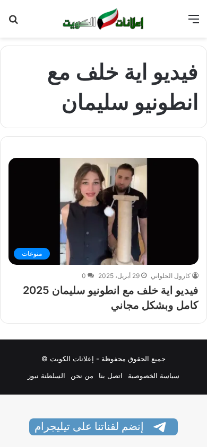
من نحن (82, 375)
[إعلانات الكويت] (103, 18)
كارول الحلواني (171, 276)
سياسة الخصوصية (153, 375)
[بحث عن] (13, 22)
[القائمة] (193, 22)
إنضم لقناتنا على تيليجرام (90, 426)
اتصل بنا (111, 375)
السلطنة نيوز (46, 375)
